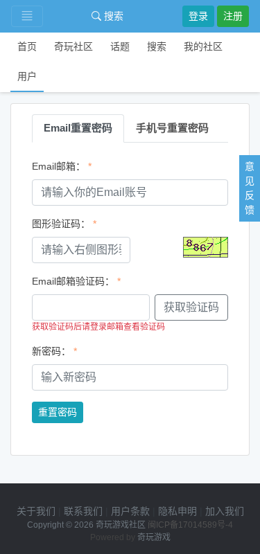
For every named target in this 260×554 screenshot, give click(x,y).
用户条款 (130, 511)
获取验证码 (191, 307)
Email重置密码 (78, 128)
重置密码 (57, 412)
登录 (198, 15)
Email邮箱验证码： (73, 281)
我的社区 (203, 46)
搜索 (112, 15)
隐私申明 (177, 511)
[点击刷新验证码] (205, 247)
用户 (27, 76)
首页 (27, 46)
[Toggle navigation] (27, 16)
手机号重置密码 (172, 128)
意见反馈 (249, 188)
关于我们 (36, 511)
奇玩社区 (73, 46)
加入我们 (224, 511)
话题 (120, 46)
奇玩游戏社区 (121, 525)
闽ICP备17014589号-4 (190, 525)
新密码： (51, 351)
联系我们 (83, 511)
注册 (233, 15)
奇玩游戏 (154, 537)
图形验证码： (61, 223)
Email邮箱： (58, 166)
